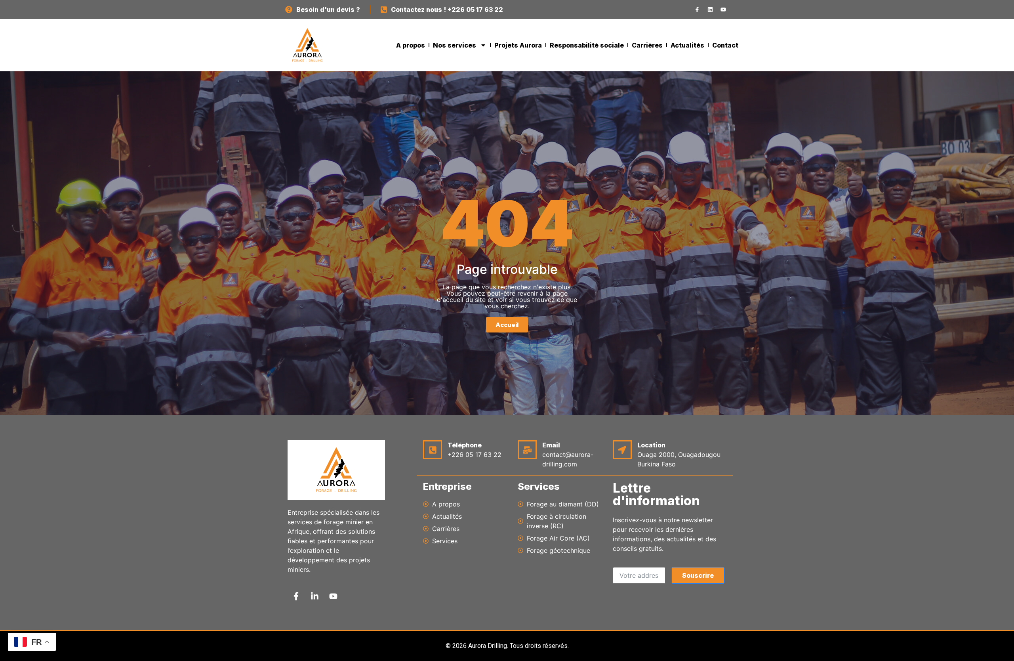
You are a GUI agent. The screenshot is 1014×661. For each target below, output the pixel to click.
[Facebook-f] (697, 9)
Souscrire (698, 575)
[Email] (527, 449)
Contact (725, 45)
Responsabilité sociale (587, 45)
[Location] (622, 449)
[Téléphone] (432, 449)
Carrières (647, 45)
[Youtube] (723, 9)
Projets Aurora (518, 45)
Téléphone (465, 445)
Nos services (454, 45)
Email (551, 445)
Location (651, 445)
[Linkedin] (710, 9)
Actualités (687, 45)
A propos (410, 45)
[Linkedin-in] (314, 596)
